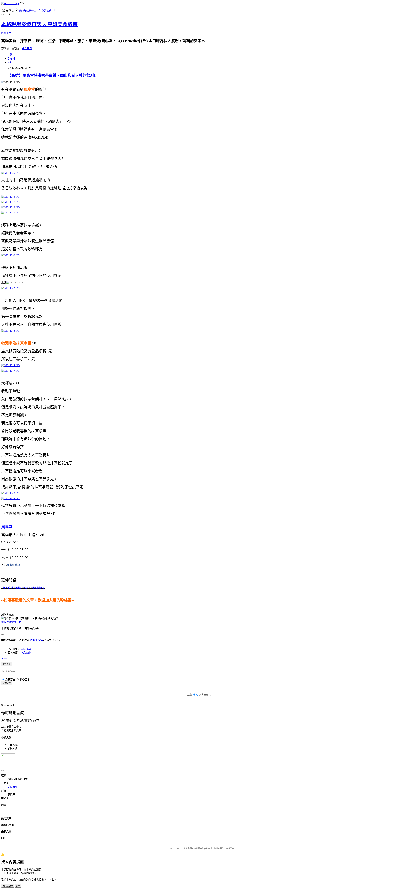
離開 (18, 886)
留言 (40, 640)
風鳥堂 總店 (13, 565)
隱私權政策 (218, 848)
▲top (4, 658)
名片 (10, 62)
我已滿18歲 (8, 886)
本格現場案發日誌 (11, 622)
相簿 (10, 54)
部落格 (11, 58)
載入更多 (7, 664)
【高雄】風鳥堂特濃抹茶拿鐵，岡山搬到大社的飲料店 (53, 75)
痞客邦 (34, 640)
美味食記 (26, 649)
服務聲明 (230, 848)
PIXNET (177, 848)
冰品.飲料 (26, 652)
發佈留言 (7, 683)
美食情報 (27, 48)
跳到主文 (6, 33)
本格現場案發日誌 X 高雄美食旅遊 (39, 24)
